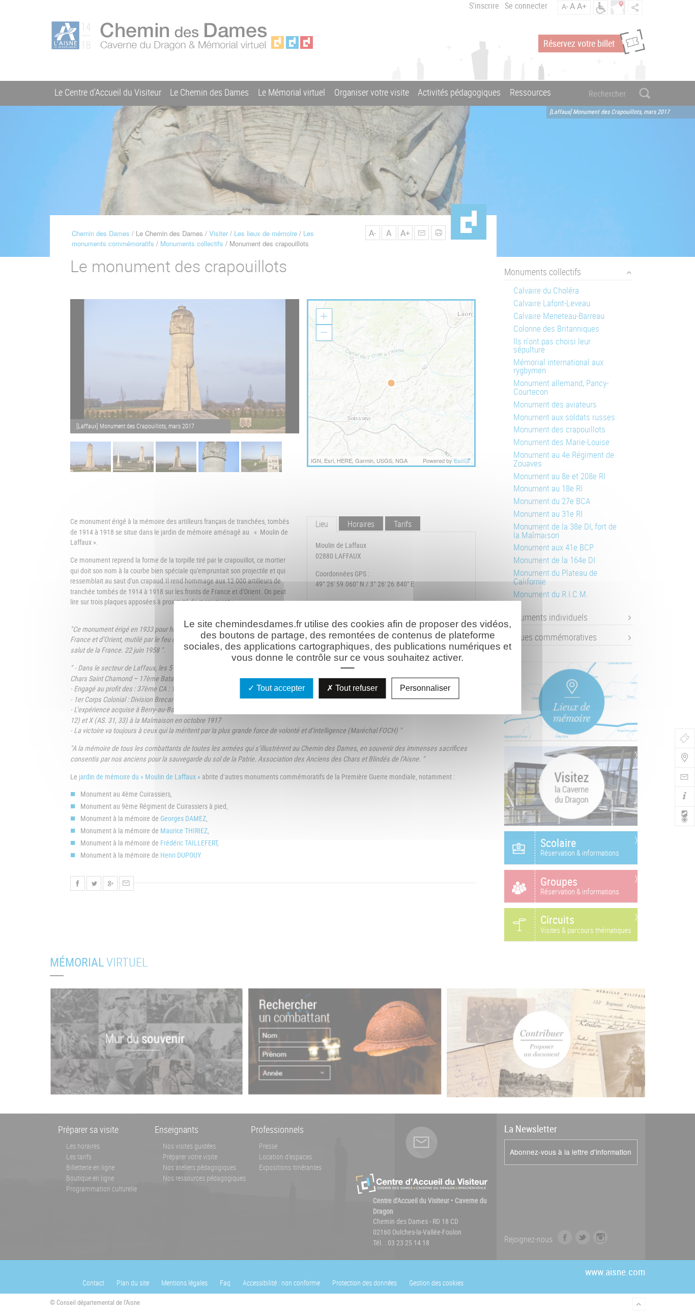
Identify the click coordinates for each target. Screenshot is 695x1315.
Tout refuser (355, 688)
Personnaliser (425, 688)
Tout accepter (279, 688)
